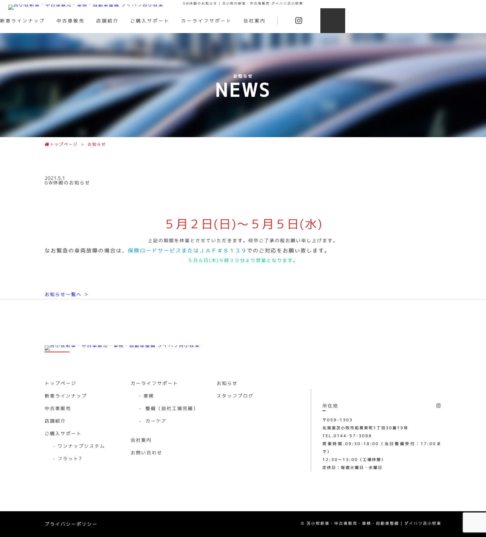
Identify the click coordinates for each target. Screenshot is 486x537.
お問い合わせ (146, 452)
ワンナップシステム (79, 446)
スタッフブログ (235, 396)
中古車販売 (71, 21)
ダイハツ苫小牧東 (422, 523)
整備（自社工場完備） (168, 408)
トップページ (64, 144)
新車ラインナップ (22, 21)
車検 (146, 396)
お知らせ (97, 144)
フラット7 (67, 458)
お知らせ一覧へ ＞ (67, 294)
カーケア (153, 421)
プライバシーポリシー (71, 524)
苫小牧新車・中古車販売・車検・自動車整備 (352, 523)
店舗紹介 (107, 21)
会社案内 (254, 21)
